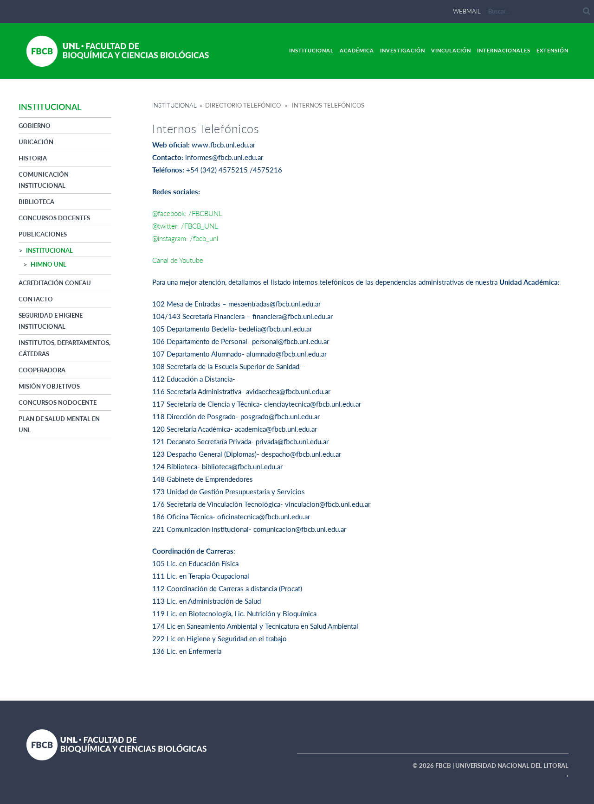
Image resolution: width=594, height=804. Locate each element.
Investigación (402, 50)
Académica (357, 50)
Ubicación (36, 142)
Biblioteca (36, 201)
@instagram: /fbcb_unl (186, 238)
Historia (33, 158)
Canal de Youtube (177, 260)
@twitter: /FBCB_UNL (185, 226)
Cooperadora (42, 370)
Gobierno (35, 125)
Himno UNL (48, 264)
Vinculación (451, 50)
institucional (49, 250)
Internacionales (503, 50)
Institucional (311, 50)
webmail (467, 11)
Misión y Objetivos (49, 386)
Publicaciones (43, 234)
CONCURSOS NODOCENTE (58, 402)
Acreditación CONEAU (55, 283)
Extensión (552, 50)
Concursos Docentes (54, 218)
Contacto (36, 299)
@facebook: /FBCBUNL (187, 213)
